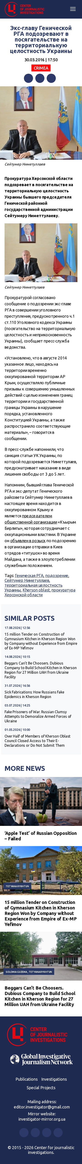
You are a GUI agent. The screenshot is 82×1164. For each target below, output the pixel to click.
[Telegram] (51, 78)
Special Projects (41, 1087)
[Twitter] (39, 78)
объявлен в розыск (28, 540)
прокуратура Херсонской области (40, 592)
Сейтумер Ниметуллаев (27, 580)
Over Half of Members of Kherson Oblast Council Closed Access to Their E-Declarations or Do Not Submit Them (37, 740)
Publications (26, 1079)
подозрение (57, 575)
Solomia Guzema (16, 971)
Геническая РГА (29, 575)
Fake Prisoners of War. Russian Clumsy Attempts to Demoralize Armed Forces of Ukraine (38, 716)
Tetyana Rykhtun (17, 886)
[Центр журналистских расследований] (26, 9)
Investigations (54, 1079)
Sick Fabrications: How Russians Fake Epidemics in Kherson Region (34, 694)
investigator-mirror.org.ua (41, 1119)
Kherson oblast (36, 590)
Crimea (41, 68)
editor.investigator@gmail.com (42, 1107)
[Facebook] (28, 78)
